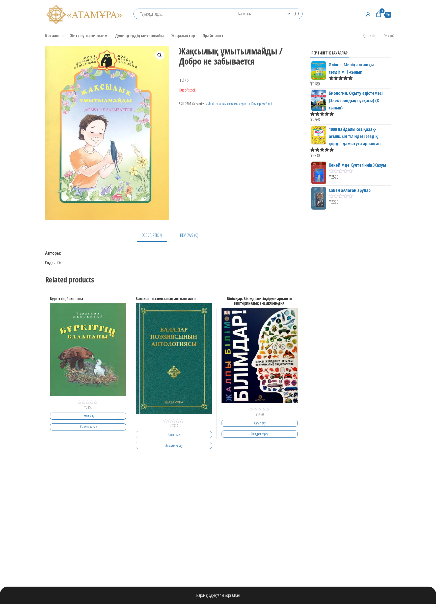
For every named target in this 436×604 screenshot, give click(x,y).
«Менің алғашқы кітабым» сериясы (228, 103)
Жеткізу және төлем (88, 36)
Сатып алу (88, 416)
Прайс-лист (213, 36)
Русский (389, 36)
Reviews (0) (189, 235)
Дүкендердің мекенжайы (139, 36)
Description (152, 235)
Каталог (52, 36)
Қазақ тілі (369, 36)
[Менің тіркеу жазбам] (368, 14)
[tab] (155, 235)
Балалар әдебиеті (261, 103)
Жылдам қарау (88, 426)
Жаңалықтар (183, 36)
